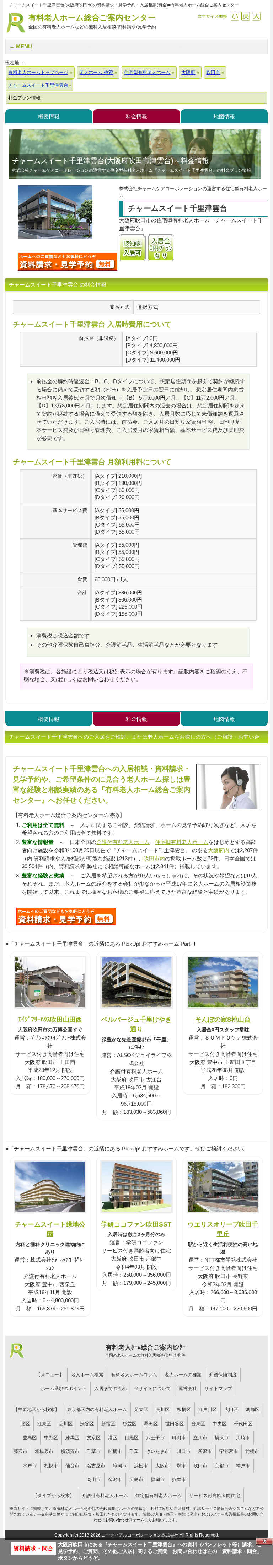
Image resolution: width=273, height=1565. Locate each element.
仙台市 (72, 1465)
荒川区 (163, 1409)
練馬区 (72, 1437)
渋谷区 (87, 1423)
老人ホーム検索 (87, 1374)
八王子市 (155, 1437)
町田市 (179, 1437)
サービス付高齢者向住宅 (214, 1495)
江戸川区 (207, 1409)
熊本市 (179, 1479)
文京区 (94, 1437)
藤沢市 (20, 1451)
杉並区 (129, 1423)
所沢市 (205, 1451)
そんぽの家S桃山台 (223, 1019)
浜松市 (141, 1465)
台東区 (198, 1423)
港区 (112, 1437)
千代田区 (243, 1423)
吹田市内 (154, 858)
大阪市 (162, 1465)
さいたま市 (157, 1451)
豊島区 (30, 1437)
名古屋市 (96, 1465)
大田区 (231, 1409)
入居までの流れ (110, 1388)
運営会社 (187, 1388)
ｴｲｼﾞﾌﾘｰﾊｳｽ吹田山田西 (50, 1019)
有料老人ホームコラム (134, 1374)
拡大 (256, 16)
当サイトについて (152, 1388)
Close (264, 1541)
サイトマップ (218, 1388)
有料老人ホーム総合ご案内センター (92, 21)
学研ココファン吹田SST (136, 1224)
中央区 (219, 1423)
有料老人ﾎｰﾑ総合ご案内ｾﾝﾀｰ (145, 1350)
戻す (245, 16)
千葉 (134, 1451)
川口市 (184, 1451)
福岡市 (158, 1479)
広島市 (136, 1479)
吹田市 (200, 1465)
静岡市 (120, 1465)
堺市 (181, 1465)
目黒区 (132, 1437)
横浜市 (222, 1437)
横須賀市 (70, 1451)
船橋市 (115, 1451)
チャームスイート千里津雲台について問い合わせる (67, 262)
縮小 (234, 16)
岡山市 (94, 1479)
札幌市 (51, 1465)
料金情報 (136, 116)
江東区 (44, 1423)
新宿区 (108, 1423)
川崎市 (243, 1437)
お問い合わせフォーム (124, 1520)
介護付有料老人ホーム (123, 842)
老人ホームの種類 (183, 1374)
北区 (25, 1423)
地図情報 (224, 116)
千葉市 (94, 1451)
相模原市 (44, 1451)
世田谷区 (174, 1423)
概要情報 (48, 116)
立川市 (200, 1437)
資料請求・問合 (33, 1548)
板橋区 (184, 1409)
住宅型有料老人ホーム (181, 842)
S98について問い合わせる (66, 916)
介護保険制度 (223, 1374)
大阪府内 (218, 850)
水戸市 (30, 1465)
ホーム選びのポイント (64, 1388)
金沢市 (115, 1479)
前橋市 (252, 1451)
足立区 (141, 1409)
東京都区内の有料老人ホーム (97, 1409)
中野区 (51, 1437)
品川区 (66, 1423)
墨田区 (151, 1423)
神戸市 (243, 1465)
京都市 (222, 1465)
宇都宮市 (228, 1451)
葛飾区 (252, 1409)
